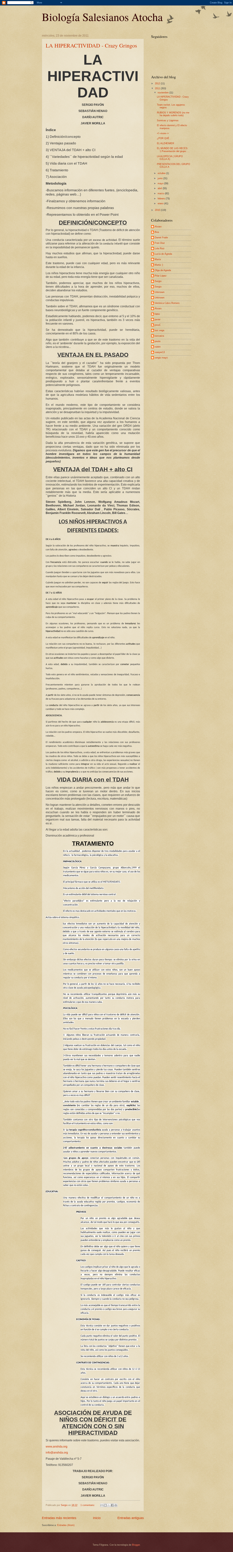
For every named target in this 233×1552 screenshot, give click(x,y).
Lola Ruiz (160, 248)
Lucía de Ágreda (163, 254)
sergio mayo (161, 357)
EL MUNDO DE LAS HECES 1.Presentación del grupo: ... (173, 149)
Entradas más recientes (59, 1518)
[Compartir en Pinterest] (116, 1505)
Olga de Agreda (163, 270)
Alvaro (158, 226)
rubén (158, 346)
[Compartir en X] (109, 1505)
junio (160, 178)
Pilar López (161, 275)
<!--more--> (163, 133)
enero (161, 203)
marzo (161, 193)
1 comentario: (88, 1505)
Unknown (159, 292)
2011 (158, 88)
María (158, 259)
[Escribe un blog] (105, 1505)
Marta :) (159, 264)
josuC (158, 325)
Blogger (136, 1544)
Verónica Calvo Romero (167, 303)
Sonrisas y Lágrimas (168, 120)
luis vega (159, 330)
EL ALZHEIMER (165, 143)
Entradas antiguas (130, 1518)
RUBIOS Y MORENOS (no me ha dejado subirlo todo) (173, 114)
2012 (158, 83)
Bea (157, 232)
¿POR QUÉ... (164, 138)
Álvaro (158, 308)
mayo (161, 183)
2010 (158, 210)
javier (157, 319)
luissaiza (159, 335)
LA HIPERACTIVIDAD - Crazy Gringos (91, 45)
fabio (157, 314)
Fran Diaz (160, 243)
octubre (162, 173)
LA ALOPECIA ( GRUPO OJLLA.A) (170, 157)
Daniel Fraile (161, 237)
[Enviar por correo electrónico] (102, 1505)
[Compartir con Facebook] (112, 1505)
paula (157, 341)
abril (160, 188)
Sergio (158, 281)
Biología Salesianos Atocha (102, 16)
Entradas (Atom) (65, 1525)
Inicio (97, 1518)
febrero (162, 198)
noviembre (163, 92)
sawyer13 (160, 352)
